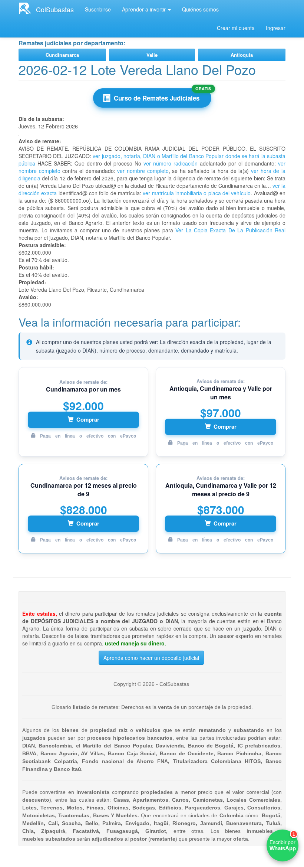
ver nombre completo (142, 170)
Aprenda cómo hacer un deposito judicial (151, 657)
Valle (152, 54)
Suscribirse (98, 9)
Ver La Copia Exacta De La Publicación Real (230, 230)
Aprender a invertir (144, 9)
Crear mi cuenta (236, 28)
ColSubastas (55, 9)
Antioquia (242, 54)
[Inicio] (27, 8)
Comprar (87, 419)
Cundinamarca (62, 54)
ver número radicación (170, 163)
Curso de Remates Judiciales (156, 98)
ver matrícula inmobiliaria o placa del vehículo (197, 193)
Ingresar (275, 28)
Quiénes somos (200, 9)
